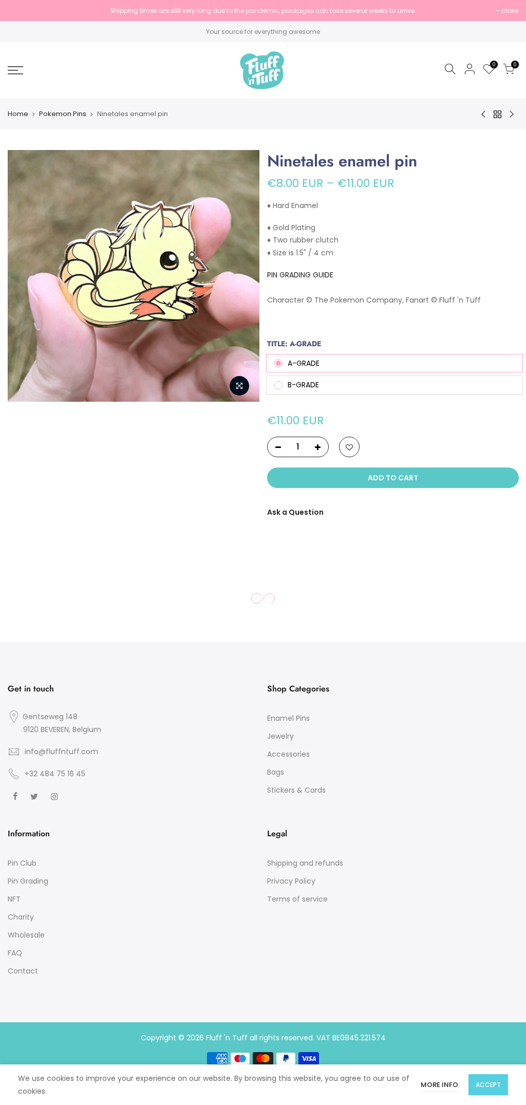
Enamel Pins (288, 718)
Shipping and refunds (305, 863)
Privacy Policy (291, 881)
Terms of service (297, 899)
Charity (21, 917)
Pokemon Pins (62, 114)
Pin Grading (28, 881)
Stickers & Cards (296, 790)
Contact (23, 971)
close (21, 10)
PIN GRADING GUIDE (300, 275)
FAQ (15, 953)
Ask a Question (295, 512)
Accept (488, 1084)
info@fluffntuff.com (61, 751)
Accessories (288, 754)
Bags (275, 772)
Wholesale (26, 935)
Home (18, 114)
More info (439, 1085)
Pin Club (22, 863)
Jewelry (280, 736)
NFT (14, 899)
